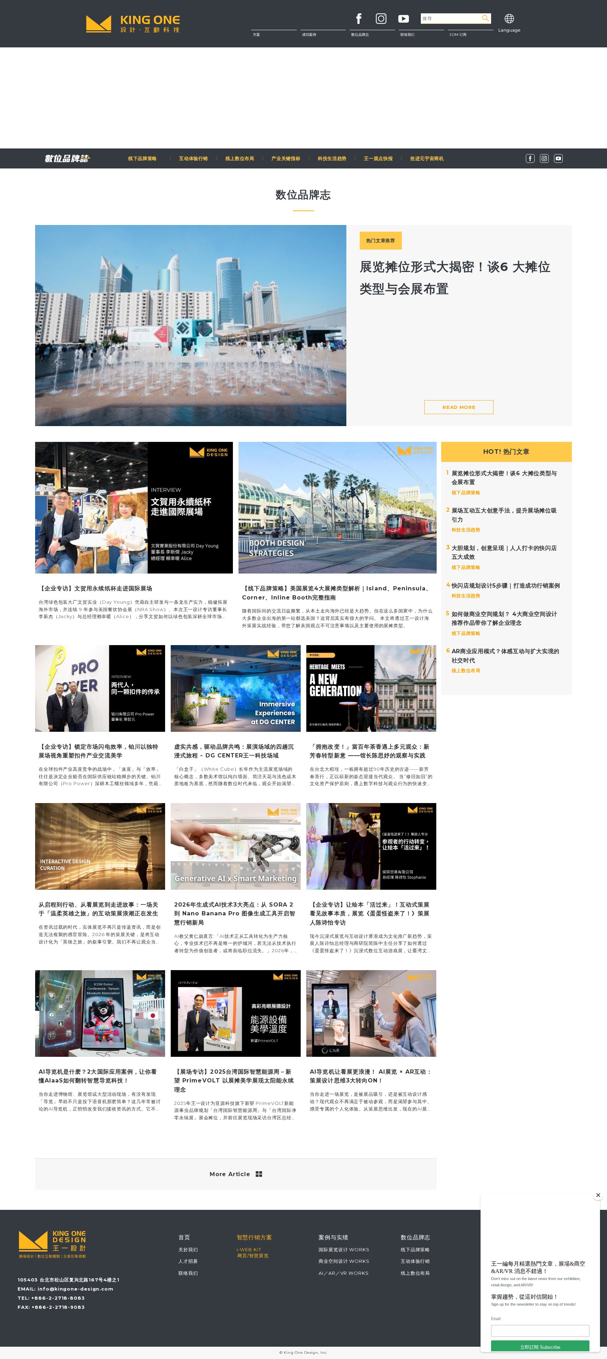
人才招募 (188, 1261)
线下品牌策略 (145, 158)
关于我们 (421, 38)
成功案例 (309, 34)
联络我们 (421, 52)
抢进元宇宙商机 (427, 158)
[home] (133, 24)
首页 (184, 1237)
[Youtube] (558, 158)
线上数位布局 (240, 158)
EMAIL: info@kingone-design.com (65, 1289)
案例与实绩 (333, 1237)
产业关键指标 (286, 158)
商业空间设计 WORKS (344, 1261)
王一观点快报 (378, 158)
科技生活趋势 (332, 158)
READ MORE (459, 407)
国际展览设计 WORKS (344, 1249)
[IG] (544, 158)
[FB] (530, 158)
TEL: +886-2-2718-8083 (51, 1298)
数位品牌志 (360, 34)
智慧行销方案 (254, 1237)
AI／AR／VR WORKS (344, 1273)
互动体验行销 (193, 158)
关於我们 (188, 1249)
